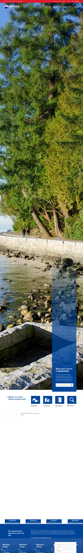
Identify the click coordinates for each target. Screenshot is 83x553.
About (64, 1)
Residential (34, 406)
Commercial (46, 406)
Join (68, 1)
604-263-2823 (57, 1)
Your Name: (59, 547)
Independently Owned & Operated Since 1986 (12, 1)
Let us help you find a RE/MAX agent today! (41, 537)
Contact (76, 7)
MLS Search (70, 406)
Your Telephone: (59, 550)
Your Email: (59, 545)
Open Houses (59, 406)
